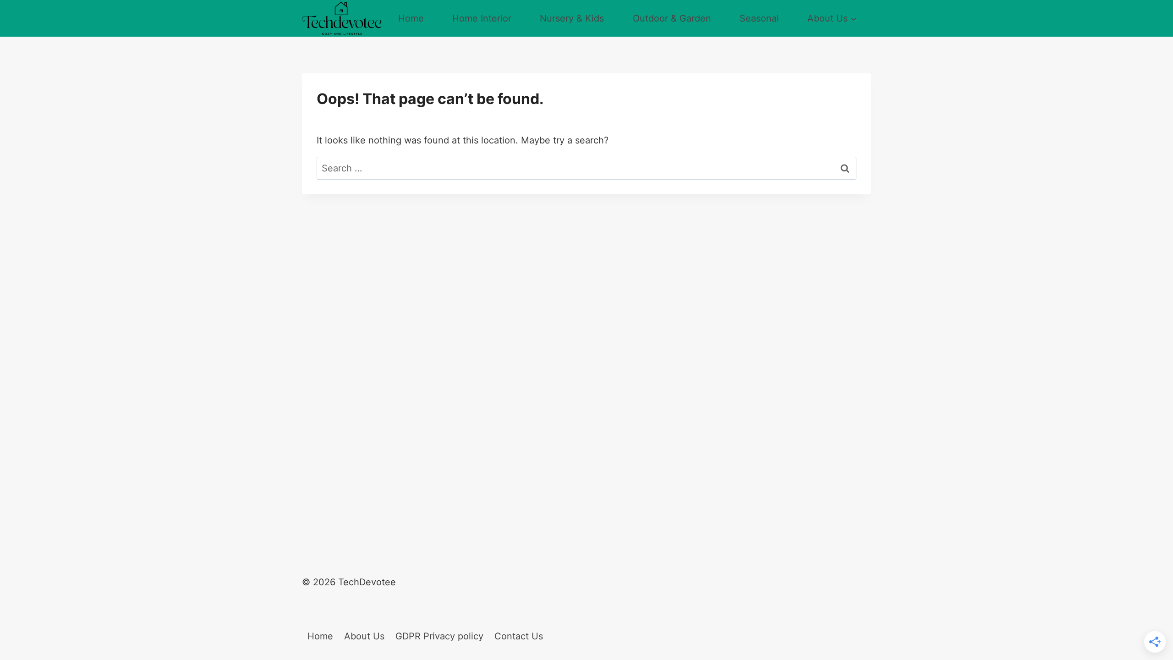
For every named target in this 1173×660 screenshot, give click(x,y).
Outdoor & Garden (672, 18)
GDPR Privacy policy (439, 636)
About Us (364, 636)
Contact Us (518, 636)
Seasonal (759, 18)
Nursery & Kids (572, 18)
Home (411, 18)
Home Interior (481, 18)
